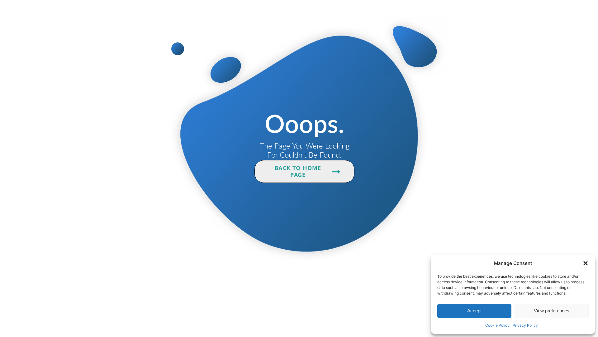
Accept (474, 310)
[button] (585, 263)
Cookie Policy (497, 325)
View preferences (551, 310)
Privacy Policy (525, 325)
